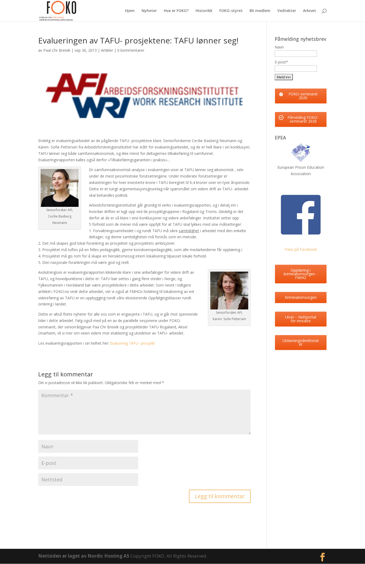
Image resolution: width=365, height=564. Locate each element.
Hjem (130, 11)
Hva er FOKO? (176, 11)
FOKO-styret (231, 11)
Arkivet (309, 11)
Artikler (107, 50)
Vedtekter (286, 11)
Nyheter (149, 11)
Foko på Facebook (301, 249)
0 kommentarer (130, 50)
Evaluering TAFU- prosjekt (132, 343)
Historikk (204, 11)
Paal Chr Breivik (56, 50)
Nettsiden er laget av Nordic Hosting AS (84, 556)
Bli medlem (260, 11)
